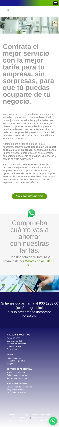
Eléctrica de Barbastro (16, 344)
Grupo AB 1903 (13, 338)
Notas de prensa (14, 358)
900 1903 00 (48, 303)
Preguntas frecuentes (16, 389)
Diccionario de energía (16, 392)
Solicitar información (29, 196)
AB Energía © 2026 (41, 420)
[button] (55, 3)
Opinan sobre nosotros (17, 378)
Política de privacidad (41, 415)
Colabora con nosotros (17, 375)
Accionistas (12, 349)
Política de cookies (21, 417)
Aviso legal (23, 415)
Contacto (12, 415)
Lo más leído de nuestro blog (19, 387)
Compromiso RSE (14, 341)
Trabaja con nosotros (16, 372)
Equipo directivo (14, 346)
